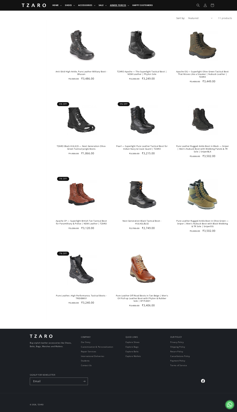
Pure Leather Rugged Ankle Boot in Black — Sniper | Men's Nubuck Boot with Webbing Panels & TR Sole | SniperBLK (202, 149)
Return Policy (176, 351)
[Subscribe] (84, 381)
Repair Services (88, 351)
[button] (56, 5)
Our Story (85, 342)
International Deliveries (92, 356)
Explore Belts (132, 351)
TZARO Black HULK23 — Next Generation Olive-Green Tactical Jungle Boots (81, 147)
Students (85, 360)
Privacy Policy (177, 342)
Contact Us (86, 365)
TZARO (41, 404)
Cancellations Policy (180, 356)
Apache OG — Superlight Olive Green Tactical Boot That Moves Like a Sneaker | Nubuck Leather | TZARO (202, 74)
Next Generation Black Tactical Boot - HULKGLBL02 (142, 222)
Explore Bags (132, 346)
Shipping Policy (177, 346)
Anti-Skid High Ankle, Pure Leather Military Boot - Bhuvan (81, 73)
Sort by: (180, 18)
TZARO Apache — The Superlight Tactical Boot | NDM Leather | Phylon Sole (142, 73)
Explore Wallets (133, 356)
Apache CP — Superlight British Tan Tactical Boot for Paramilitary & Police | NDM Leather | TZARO (81, 222)
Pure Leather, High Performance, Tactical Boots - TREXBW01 (81, 297)
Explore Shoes (133, 342)
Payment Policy (177, 360)
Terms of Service (178, 365)
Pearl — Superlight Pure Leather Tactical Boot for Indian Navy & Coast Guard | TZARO (142, 147)
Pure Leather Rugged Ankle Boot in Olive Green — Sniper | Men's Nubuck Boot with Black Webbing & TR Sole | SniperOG (202, 224)
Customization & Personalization (97, 346)
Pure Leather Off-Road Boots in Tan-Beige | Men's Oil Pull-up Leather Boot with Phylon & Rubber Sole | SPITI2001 (142, 298)
